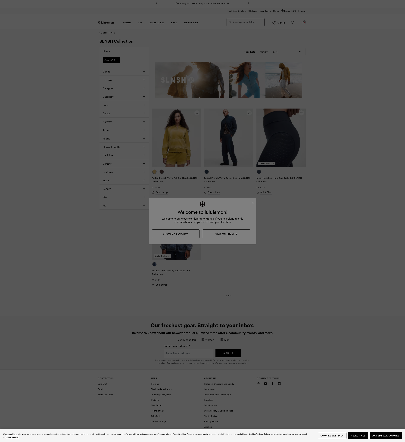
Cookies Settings (332, 435)
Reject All (358, 435)
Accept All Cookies (385, 435)
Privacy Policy (12, 437)
